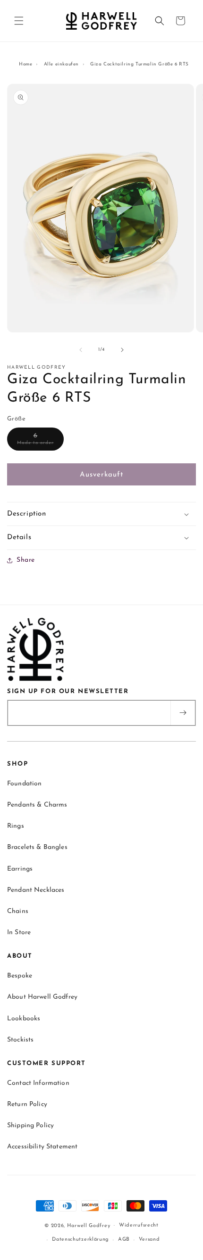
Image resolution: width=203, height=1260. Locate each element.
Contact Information (38, 1083)
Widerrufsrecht (139, 1225)
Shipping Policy (30, 1125)
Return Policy (27, 1104)
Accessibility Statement (42, 1146)
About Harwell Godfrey (42, 997)
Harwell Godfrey (88, 1225)
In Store (19, 932)
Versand (149, 1239)
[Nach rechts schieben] (122, 349)
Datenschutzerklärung (80, 1239)
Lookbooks (23, 1018)
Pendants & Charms (37, 804)
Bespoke (19, 975)
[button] (18, 20)
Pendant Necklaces (35, 890)
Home (25, 64)
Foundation (24, 783)
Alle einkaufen (61, 64)
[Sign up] (182, 713)
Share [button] (26, 560)
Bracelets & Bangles (37, 847)
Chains (17, 911)
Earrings (20, 868)
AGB (124, 1239)
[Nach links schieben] (80, 349)
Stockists (20, 1039)
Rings (15, 826)
